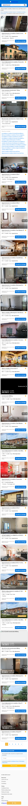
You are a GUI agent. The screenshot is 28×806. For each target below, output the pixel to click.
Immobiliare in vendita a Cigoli (11, 148)
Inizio (2, 12)
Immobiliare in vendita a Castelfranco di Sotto (12, 136)
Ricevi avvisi (14, 765)
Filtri (15, 803)
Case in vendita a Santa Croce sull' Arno (11, 151)
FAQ (2, 798)
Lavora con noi (4, 779)
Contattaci (3, 783)
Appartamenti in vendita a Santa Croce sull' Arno (13, 153)
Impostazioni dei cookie (6, 794)
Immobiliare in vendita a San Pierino (10, 141)
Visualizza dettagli (21, 41)
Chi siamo (3, 781)
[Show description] (25, 33)
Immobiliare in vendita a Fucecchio (9, 138)
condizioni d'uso (14, 761)
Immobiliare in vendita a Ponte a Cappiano (14, 135)
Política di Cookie (5, 792)
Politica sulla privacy (5, 790)
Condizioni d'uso (5, 788)
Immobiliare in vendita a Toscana (10, 12)
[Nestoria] (14, 2)
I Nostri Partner (4, 800)
